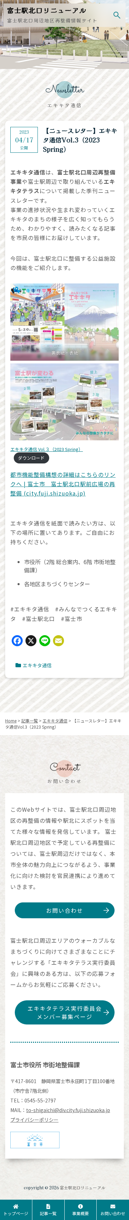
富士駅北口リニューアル (82, 1187)
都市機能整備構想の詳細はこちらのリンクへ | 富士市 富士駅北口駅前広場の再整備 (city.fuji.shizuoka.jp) (63, 483)
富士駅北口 (46, 10)
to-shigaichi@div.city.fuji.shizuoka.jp (68, 1110)
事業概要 (80, 1213)
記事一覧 (48, 1213)
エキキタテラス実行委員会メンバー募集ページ (65, 1012)
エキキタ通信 (37, 665)
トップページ (15, 1213)
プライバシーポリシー (34, 1119)
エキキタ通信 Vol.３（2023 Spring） (46, 449)
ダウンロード (31, 457)
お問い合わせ (64, 910)
